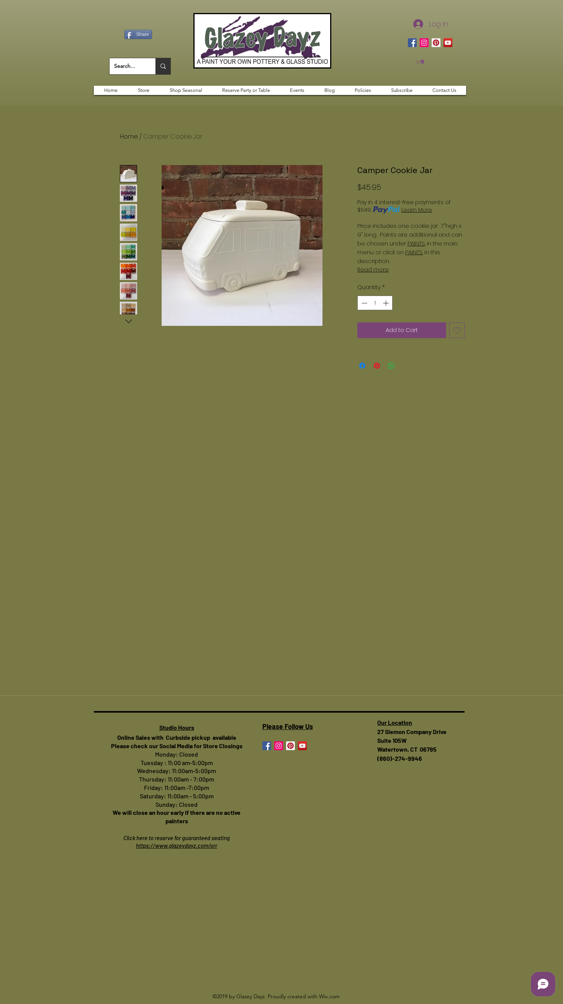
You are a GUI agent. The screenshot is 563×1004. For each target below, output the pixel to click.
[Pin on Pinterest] (376, 365)
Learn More (416, 210)
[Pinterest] (436, 42)
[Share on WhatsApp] (391, 365)
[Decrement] (363, 303)
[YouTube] (448, 42)
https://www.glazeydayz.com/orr (176, 845)
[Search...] (162, 66)
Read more (373, 269)
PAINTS (416, 243)
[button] (420, 62)
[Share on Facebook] (362, 365)
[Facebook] (412, 42)
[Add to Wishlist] (457, 330)
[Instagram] (424, 42)
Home (129, 136)
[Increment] (386, 303)
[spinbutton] (375, 303)
